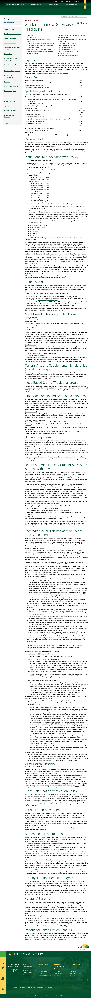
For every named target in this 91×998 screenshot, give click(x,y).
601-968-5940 (14, 969)
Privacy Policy (39, 987)
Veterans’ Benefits (63, 53)
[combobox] (74, 17)
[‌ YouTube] (3, 978)
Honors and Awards (10, 101)
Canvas (71, 969)
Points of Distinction (28, 972)
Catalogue (72, 975)
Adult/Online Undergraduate (8, 76)
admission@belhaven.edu (14, 971)
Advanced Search (9, 22)
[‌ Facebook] (3, 962)
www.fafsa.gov (47, 304)
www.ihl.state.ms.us (62, 771)
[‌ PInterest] (3, 989)
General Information (10, 38)
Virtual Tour (57, 971)
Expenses (30, 35)
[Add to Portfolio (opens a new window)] (78, 23)
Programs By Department (11, 86)
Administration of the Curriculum (10, 59)
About (56, 1)
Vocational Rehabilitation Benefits (68, 55)
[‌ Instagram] (3, 973)
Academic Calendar (10, 43)
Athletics (68, 1)
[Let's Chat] (84, 947)
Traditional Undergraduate (12, 71)
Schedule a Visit (58, 973)
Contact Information (59, 966)
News (40, 966)
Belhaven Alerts (48, 987)
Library (40, 973)
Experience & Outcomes (71, 4)
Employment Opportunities (45, 975)
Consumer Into (26, 975)
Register (6, 106)
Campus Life (8, 54)
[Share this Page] (81, 23)
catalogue (30, 995)
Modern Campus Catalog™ (58, 995)
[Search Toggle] (85, 4)
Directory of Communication (12, 34)
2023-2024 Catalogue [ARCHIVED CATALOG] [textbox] (69, 16)
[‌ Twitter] (3, 967)
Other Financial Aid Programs (67, 43)
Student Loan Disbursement (66, 49)
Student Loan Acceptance (65, 47)
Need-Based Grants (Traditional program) (39, 49)
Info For (76, 1)
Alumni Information (10, 97)
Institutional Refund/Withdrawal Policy (38, 39)
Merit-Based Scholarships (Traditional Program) (41, 43)
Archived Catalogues (10, 110)
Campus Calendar (43, 969)
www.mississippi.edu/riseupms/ (47, 300)
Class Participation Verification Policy (69, 45)
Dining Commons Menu (75, 973)
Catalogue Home (9, 29)
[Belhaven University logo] (15, 4)
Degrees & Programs (36, 4)
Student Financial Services (12, 65)
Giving (24, 977)
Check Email (73, 971)
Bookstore (56, 975)
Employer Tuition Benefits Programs (68, 51)
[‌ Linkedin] (3, 983)
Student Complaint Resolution (9, 116)
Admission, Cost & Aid (53, 4)
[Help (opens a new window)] (86, 23)
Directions (56, 969)
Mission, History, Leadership (29, 970)
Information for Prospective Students (12, 48)
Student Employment (33, 53)
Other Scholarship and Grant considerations (40, 51)
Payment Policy (31, 37)
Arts (62, 1)
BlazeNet (72, 966)
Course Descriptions (10, 91)
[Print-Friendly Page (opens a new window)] (84, 23)
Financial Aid (31, 41)
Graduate (7, 82)
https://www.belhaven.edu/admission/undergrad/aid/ (52, 74)
